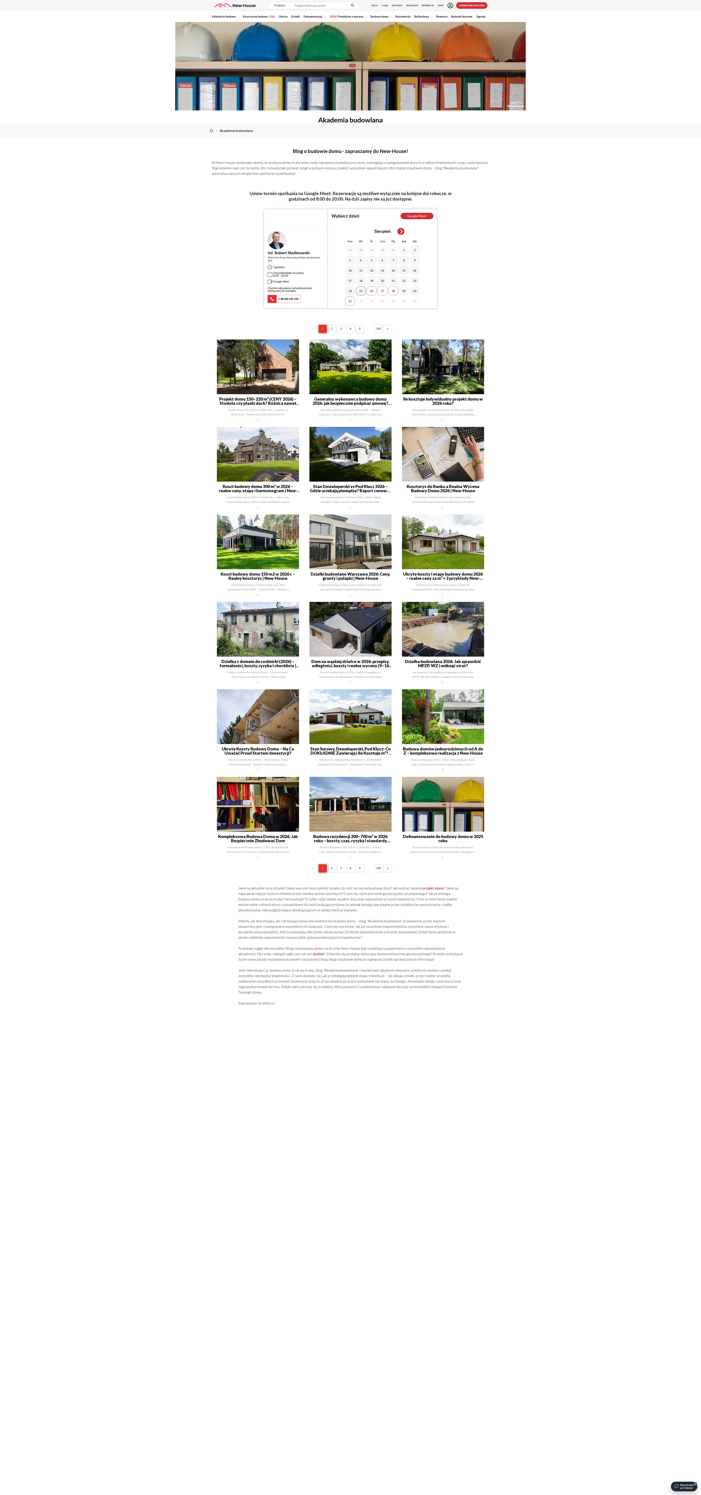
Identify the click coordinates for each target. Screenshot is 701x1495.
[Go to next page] (388, 329)
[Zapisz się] (450, 5)
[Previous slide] (364, 231)
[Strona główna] (211, 130)
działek (318, 954)
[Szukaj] (352, 5)
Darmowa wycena (472, 5)
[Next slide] (400, 231)
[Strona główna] (235, 5)
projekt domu (433, 888)
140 (378, 328)
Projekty (279, 5)
